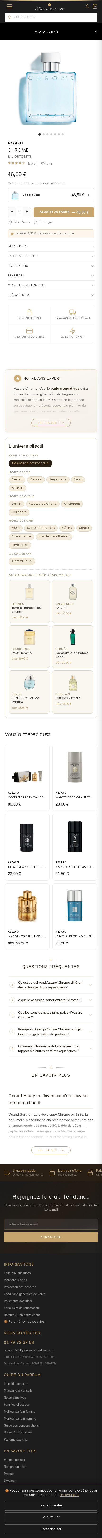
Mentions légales (15, 1280)
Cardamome (21, 536)
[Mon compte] (87, 6)
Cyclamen (72, 504)
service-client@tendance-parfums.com (28, 1350)
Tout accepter (51, 1505)
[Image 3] (47, 134)
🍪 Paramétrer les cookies (24, 1321)
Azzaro (15, 143)
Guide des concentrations (21, 1425)
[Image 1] (39, 134)
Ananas (17, 488)
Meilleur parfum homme (20, 1418)
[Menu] (9, 6)
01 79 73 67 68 (19, 1342)
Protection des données (20, 1287)
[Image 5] (55, 134)
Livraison (10, 1480)
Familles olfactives (17, 1404)
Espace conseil (14, 1460)
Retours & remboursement (22, 1315)
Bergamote (58, 479)
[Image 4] (51, 134)
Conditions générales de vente (24, 1294)
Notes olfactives (15, 1397)
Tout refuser (51, 1517)
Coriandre (19, 512)
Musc (16, 528)
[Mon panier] (95, 6)
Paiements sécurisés (18, 1301)
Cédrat (17, 479)
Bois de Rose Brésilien (54, 536)
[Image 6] (59, 134)
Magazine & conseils (18, 1390)
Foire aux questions (17, 1273)
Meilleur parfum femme (19, 1411)
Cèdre (67, 528)
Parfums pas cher (16, 1439)
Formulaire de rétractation (21, 1308)
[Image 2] (44, 134)
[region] (51, 1172)
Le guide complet (15, 1383)
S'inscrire (51, 1237)
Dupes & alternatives (18, 1432)
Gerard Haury (22, 561)
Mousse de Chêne (43, 504)
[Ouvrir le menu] (96, 31)
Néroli (78, 479)
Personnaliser (51, 1529)
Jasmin (17, 504)
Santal (84, 528)
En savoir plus (69, 1495)
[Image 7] (63, 134)
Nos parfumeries (15, 1466)
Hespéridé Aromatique (30, 463)
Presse (9, 1474)
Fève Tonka (20, 545)
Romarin (36, 479)
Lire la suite (49, 423)
